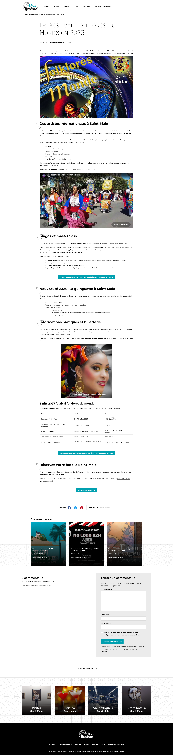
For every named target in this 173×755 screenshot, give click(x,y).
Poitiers (66, 6)
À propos (52, 745)
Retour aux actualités (85, 668)
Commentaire (106, 589)
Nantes (56, 6)
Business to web (119, 751)
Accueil (46, 6)
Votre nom (105, 615)
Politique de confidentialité (99, 751)
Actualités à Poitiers (82, 745)
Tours (76, 6)
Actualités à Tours (98, 745)
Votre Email (106, 623)
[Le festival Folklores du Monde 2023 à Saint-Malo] (31, 6)
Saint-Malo (86, 6)
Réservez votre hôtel (86, 490)
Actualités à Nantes (65, 745)
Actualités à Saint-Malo (36, 14)
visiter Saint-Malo (123, 478)
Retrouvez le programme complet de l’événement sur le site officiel (87, 277)
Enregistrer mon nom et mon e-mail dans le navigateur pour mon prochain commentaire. (121, 634)
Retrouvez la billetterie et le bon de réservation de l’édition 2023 (86, 453)
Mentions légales (84, 751)
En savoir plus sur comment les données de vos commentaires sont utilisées (122, 649)
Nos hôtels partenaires (103, 6)
